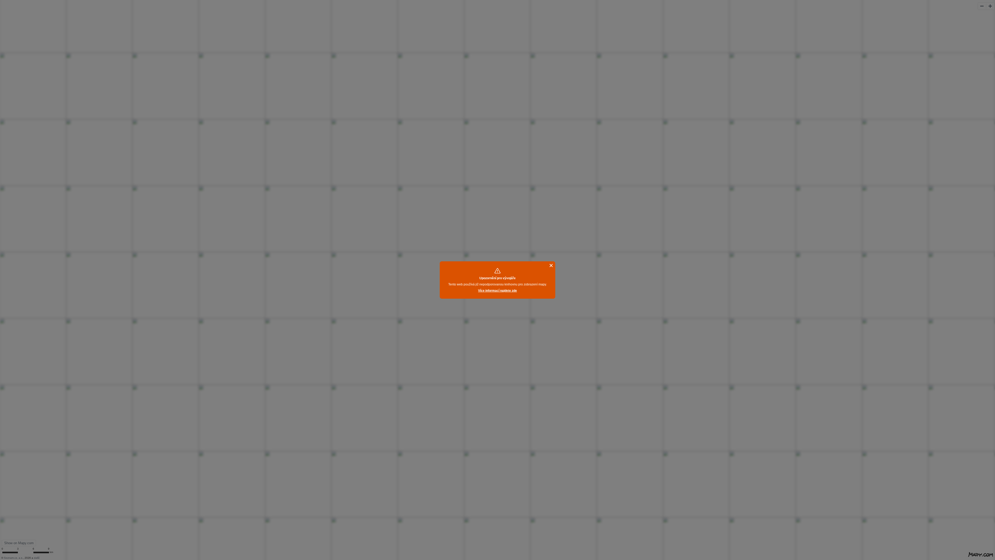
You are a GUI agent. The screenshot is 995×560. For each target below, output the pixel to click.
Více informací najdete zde (497, 290)
